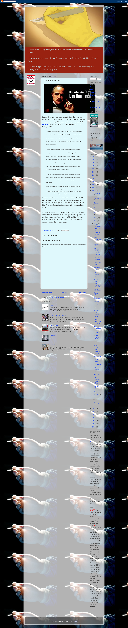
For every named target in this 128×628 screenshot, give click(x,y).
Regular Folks (54, 325)
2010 (94, 421)
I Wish (96, 308)
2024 (94, 163)
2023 (94, 166)
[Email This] (61, 230)
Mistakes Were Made (96, 303)
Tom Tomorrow (97, 274)
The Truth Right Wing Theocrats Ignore (97, 349)
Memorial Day (97, 268)
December (97, 193)
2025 (94, 160)
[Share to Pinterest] (68, 230)
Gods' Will (97, 374)
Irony (51, 305)
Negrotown (97, 356)
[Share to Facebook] (66, 230)
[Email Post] (57, 230)
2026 (94, 157)
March (96, 395)
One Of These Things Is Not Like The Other (97, 283)
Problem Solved (96, 387)
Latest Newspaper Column (97, 239)
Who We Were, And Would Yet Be (96, 339)
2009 (94, 424)
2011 (94, 418)
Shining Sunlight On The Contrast (97, 251)
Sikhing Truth (96, 245)
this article (46, 124)
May (95, 224)
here (91, 140)
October (96, 203)
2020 (94, 175)
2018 (94, 181)
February (97, 398)
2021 (94, 172)
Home (64, 292)
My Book (93, 92)
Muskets (52, 335)
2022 (94, 169)
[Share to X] (65, 230)
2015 (94, 190)
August (96, 213)
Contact (92, 95)
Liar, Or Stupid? (97, 258)
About (92, 89)
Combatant (97, 298)
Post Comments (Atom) (58, 297)
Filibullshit (97, 290)
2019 (94, 178)
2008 (94, 427)
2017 (94, 184)
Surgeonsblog (94, 442)
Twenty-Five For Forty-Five (58, 315)
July (95, 218)
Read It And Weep (97, 360)
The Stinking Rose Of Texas (97, 380)
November (97, 198)
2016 (94, 187)
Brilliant (52, 345)
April (96, 392)
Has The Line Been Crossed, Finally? (97, 329)
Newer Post (47, 292)
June (95, 221)
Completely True (97, 263)
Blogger (75, 621)
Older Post (81, 292)
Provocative (97, 364)
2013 (94, 412)
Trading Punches (97, 294)
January (96, 403)
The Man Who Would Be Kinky (97, 313)
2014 (94, 408)
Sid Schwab (95, 102)
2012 (94, 415)
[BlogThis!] (63, 230)
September (97, 208)
